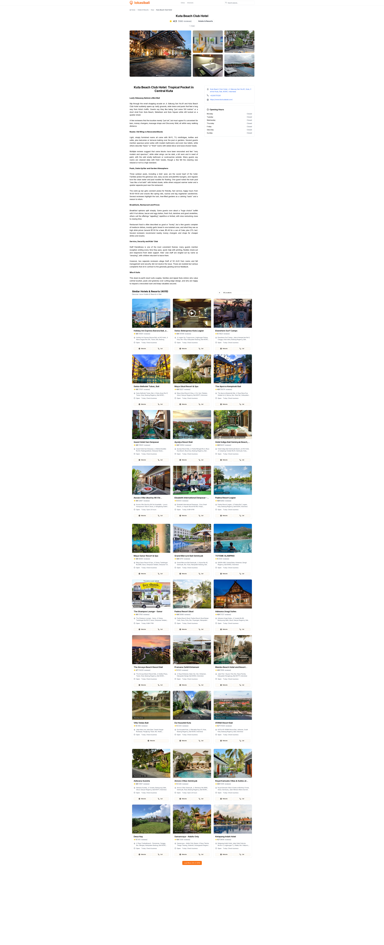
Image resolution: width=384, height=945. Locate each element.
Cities (183, 3)
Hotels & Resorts (143, 10)
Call (161, 348)
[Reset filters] (219, 292)
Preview (152, 335)
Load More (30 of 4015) (192, 863)
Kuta (152, 10)
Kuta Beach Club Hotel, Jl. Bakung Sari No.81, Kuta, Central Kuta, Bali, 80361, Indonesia (230, 90)
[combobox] (237, 292)
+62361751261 (215, 96)
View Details (152, 340)
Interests (190, 3)
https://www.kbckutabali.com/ (221, 100)
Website (143, 348)
